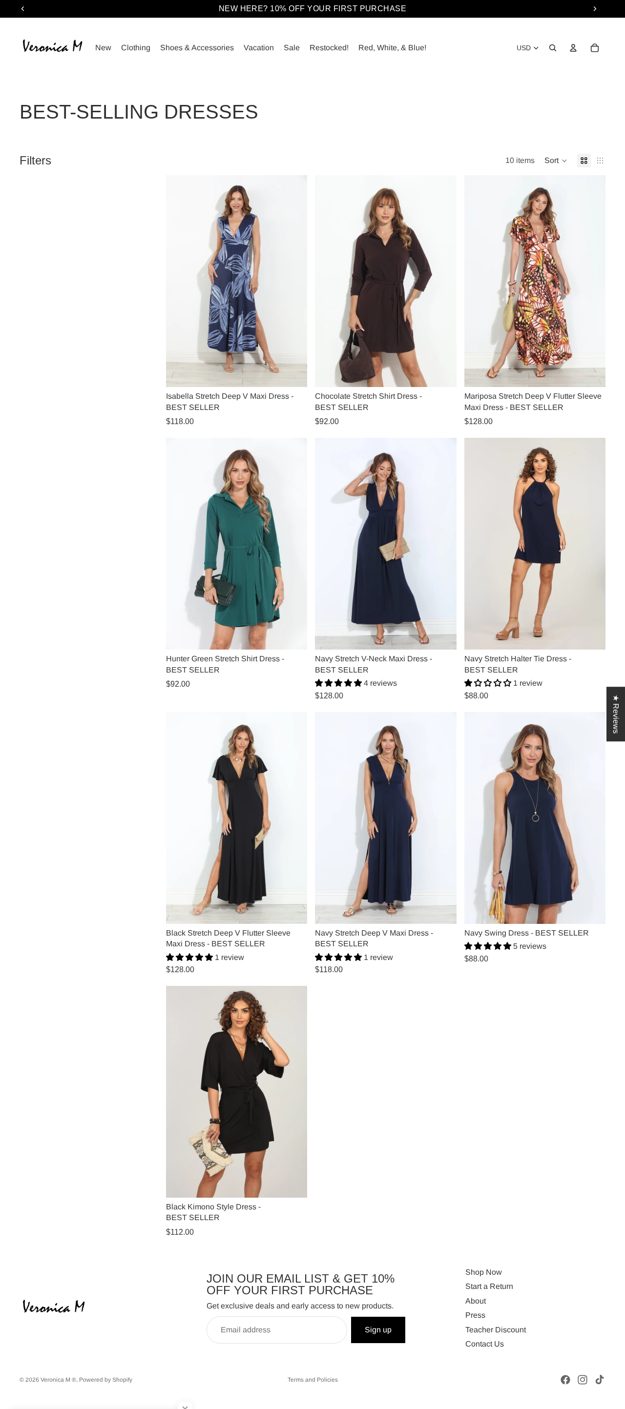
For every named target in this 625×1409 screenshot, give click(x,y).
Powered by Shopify (105, 1379)
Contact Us (484, 1344)
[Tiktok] (599, 1380)
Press (475, 1315)
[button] (555, 160)
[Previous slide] (180, 281)
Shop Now (483, 1272)
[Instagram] (582, 1380)
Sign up (378, 1330)
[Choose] (292, 372)
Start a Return (489, 1286)
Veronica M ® (58, 1379)
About (475, 1301)
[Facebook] (565, 1380)
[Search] (552, 48)
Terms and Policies (313, 1379)
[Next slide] (292, 281)
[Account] (573, 48)
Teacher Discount (495, 1330)
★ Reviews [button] (616, 714)
